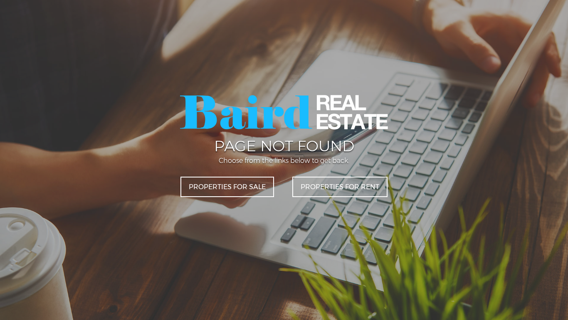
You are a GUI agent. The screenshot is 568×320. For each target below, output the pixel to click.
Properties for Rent (340, 187)
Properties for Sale (227, 187)
